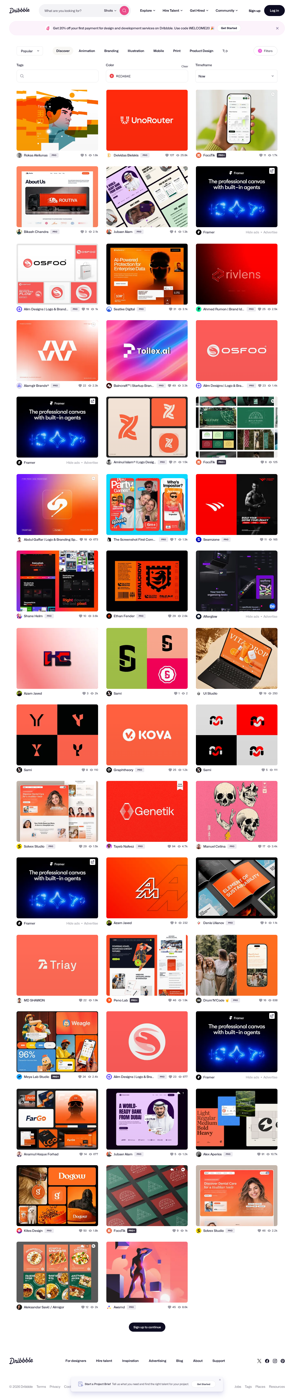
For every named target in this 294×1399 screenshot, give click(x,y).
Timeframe (203, 65)
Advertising (157, 1361)
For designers (75, 1361)
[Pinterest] (283, 1361)
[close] (277, 28)
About (198, 1361)
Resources (277, 1386)
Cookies (70, 1386)
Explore (146, 10)
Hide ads (252, 232)
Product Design (201, 51)
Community (225, 10)
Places (260, 1386)
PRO (54, 155)
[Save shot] (80, 142)
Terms (41, 1386)
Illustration (136, 51)
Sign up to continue (147, 1327)
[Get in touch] (71, 142)
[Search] (124, 10)
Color (110, 65)
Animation (87, 51)
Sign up (254, 11)
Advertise (270, 232)
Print (177, 51)
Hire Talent (171, 10)
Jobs (238, 1386)
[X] (259, 1361)
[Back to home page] (19, 10)
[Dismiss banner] (220, 1379)
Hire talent (104, 1361)
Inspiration (130, 1361)
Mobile (158, 51)
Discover (63, 51)
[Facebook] (267, 1361)
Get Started (229, 28)
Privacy (55, 1386)
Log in (274, 10)
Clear (184, 66)
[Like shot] (89, 142)
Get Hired (197, 10)
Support (218, 1361)
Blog (179, 1361)
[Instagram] (275, 1361)
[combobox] (70, 10)
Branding (111, 51)
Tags (20, 65)
